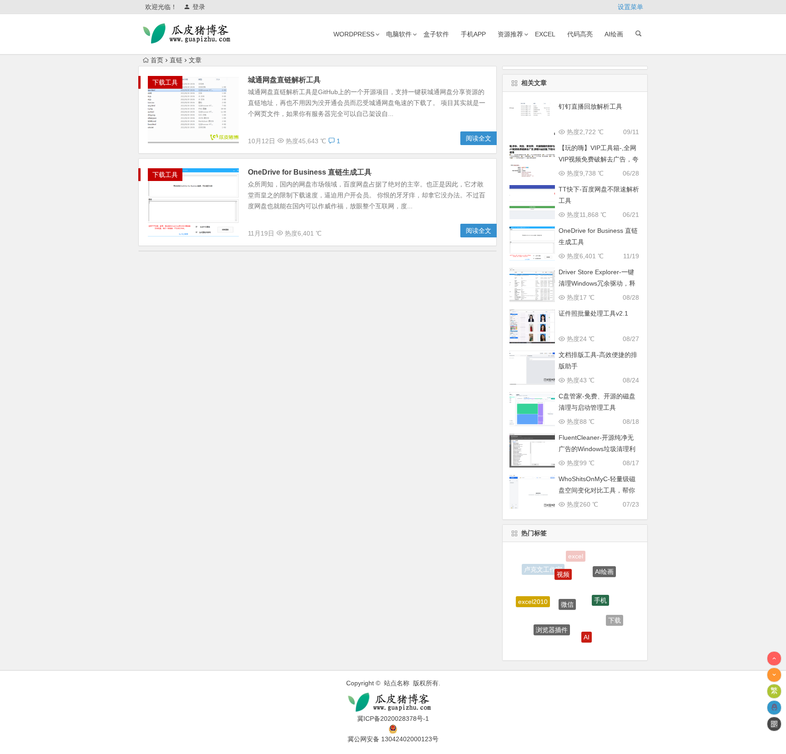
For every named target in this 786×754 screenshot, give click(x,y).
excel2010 (533, 596)
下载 (614, 616)
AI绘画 (614, 34)
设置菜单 (630, 6)
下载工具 (165, 82)
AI (587, 629)
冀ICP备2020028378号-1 (393, 718)
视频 (563, 566)
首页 (157, 60)
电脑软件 (399, 34)
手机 (600, 590)
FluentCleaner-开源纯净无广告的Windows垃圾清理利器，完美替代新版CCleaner (598, 449)
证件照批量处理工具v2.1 (593, 313)
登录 (198, 6)
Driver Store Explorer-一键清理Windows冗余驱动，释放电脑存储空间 (597, 283)
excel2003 (567, 645)
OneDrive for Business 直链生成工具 (310, 172)
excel (545, 34)
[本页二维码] (774, 724)
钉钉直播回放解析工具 (590, 106)
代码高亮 (580, 34)
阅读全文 (478, 138)
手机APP (473, 34)
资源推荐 (510, 34)
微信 (567, 592)
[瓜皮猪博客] (392, 702)
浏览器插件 (552, 621)
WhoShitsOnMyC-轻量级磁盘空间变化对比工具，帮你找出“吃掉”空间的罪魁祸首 (597, 490)
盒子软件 (436, 34)
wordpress (353, 34)
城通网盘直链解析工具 (284, 80)
